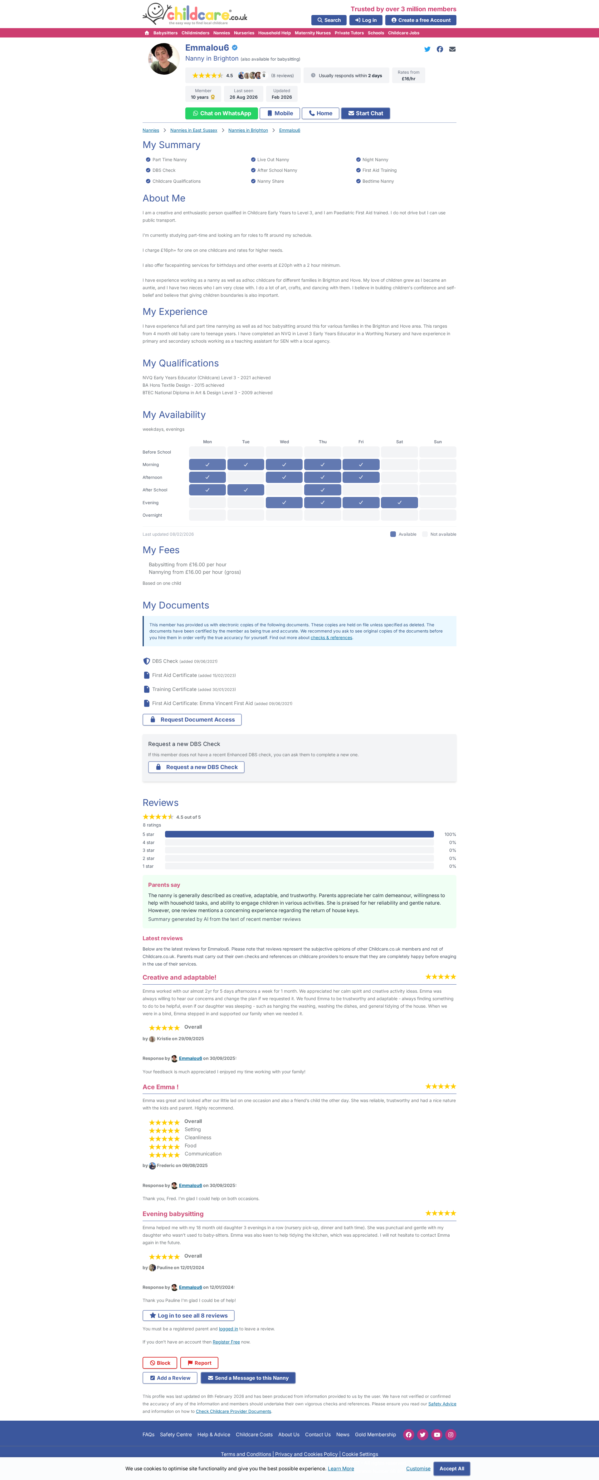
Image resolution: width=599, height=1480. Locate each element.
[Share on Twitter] (428, 49)
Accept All (452, 1469)
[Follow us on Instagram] (450, 1434)
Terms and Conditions (246, 1454)
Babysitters (165, 32)
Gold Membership (375, 1435)
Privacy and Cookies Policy (306, 1454)
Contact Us (318, 1435)
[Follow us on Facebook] (408, 1434)
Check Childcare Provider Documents (233, 1411)
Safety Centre (176, 1435)
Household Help (274, 32)
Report (202, 1363)
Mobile (283, 113)
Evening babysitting (173, 1214)
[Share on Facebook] (441, 49)
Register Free (226, 1341)
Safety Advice (442, 1403)
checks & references (331, 637)
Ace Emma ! (161, 1087)
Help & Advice (213, 1435)
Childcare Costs (254, 1435)
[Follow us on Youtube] (436, 1434)
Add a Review (173, 1378)
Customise (418, 1469)
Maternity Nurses (313, 32)
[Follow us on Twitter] (422, 1434)
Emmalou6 (190, 1058)
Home (324, 113)
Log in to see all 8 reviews (192, 1315)
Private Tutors (349, 32)
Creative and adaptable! (180, 977)
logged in (228, 1328)
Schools (376, 32)
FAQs (148, 1435)
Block (163, 1363)
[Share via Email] (452, 49)
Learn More (341, 1469)
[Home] (147, 32)
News (342, 1435)
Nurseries (244, 32)
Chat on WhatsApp (225, 113)
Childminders (196, 32)
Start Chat (369, 113)
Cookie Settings (360, 1454)
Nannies (221, 32)
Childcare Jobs (404, 32)
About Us (289, 1435)
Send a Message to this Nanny (251, 1378)
